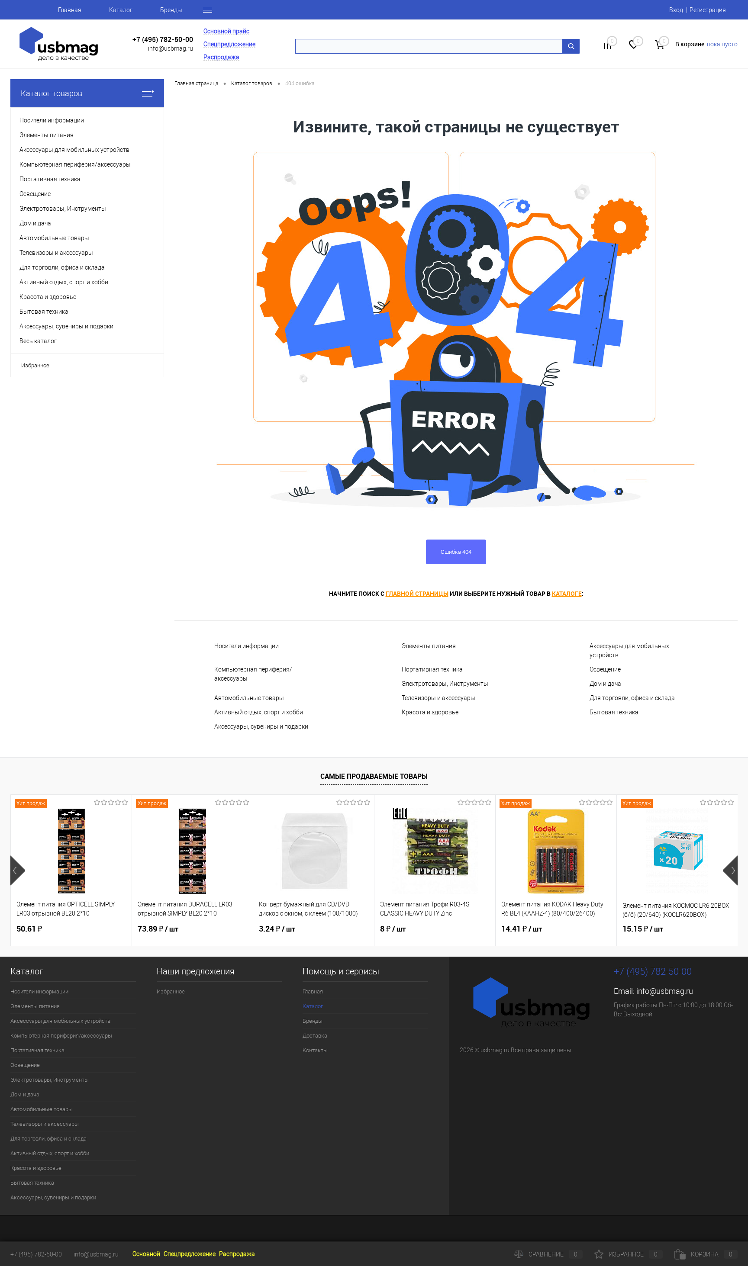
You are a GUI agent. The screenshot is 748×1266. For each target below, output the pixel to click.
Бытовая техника (614, 712)
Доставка (315, 1035)
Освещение (605, 669)
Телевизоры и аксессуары (438, 697)
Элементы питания (429, 646)
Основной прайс (226, 31)
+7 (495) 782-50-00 (162, 39)
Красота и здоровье (430, 712)
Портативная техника (432, 669)
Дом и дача (605, 683)
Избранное (35, 365)
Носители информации (246, 646)
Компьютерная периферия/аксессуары (253, 674)
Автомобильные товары (249, 697)
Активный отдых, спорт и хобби (258, 712)
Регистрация (708, 9)
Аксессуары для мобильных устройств (629, 651)
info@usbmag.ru (170, 48)
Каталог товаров (51, 93)
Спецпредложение (229, 44)
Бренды (171, 9)
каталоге (567, 593)
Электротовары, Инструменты (445, 683)
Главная (69, 9)
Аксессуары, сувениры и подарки (261, 726)
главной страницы (417, 593)
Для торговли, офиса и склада (632, 697)
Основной (146, 1253)
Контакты (315, 1050)
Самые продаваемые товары (374, 776)
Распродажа (221, 57)
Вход (676, 9)
